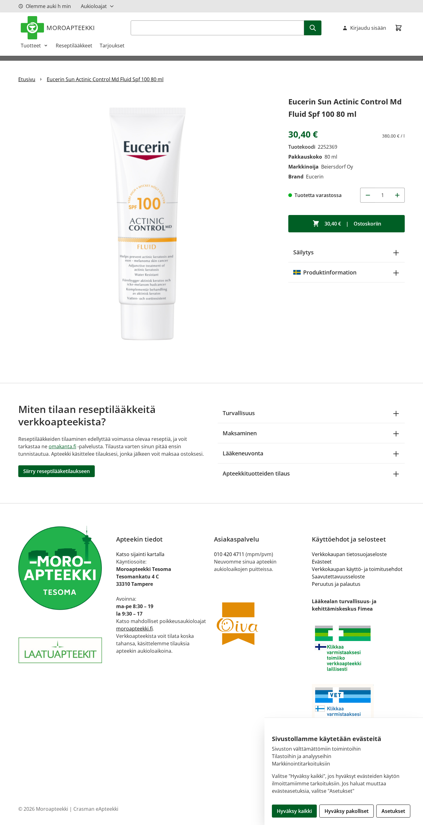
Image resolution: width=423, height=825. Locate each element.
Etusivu (26, 79)
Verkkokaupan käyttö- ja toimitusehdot (357, 569)
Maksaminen (240, 433)
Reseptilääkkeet (74, 45)
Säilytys (303, 252)
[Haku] (312, 27)
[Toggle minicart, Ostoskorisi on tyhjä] (398, 28)
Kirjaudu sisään (368, 27)
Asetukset (393, 811)
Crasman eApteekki (95, 808)
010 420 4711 (229, 554)
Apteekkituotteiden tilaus (256, 473)
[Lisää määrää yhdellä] (397, 195)
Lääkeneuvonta (243, 453)
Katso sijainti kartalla (140, 554)
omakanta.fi (62, 446)
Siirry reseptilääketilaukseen (56, 471)
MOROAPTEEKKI (70, 28)
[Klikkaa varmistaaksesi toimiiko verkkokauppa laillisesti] (358, 648)
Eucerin (315, 176)
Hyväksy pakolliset (346, 811)
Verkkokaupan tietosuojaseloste (349, 554)
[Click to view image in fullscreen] (147, 224)
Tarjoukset (112, 45)
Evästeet (322, 561)
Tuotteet (31, 45)
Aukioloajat (94, 6)
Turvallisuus (239, 413)
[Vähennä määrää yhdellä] (367, 195)
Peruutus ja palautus (336, 584)
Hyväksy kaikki (294, 811)
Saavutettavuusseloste (338, 576)
